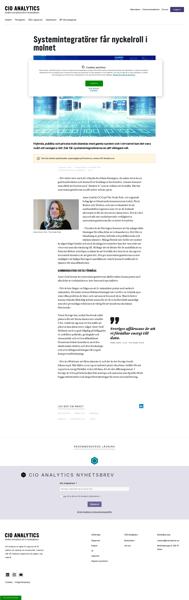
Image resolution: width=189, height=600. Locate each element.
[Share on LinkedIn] (141, 406)
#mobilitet (80, 413)
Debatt (8, 19)
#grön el (62, 419)
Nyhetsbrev (135, 9)
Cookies (8, 582)
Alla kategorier (69, 19)
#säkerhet (95, 413)
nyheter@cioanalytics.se (168, 540)
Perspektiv (20, 19)
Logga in (177, 9)
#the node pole (77, 419)
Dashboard (51, 19)
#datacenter (64, 413)
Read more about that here (124, 75)
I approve (94, 83)
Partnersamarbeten (151, 9)
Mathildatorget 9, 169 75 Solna (168, 547)
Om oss (165, 9)
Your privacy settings (10, 598)
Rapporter (95, 540)
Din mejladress (67, 483)
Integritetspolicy (22, 582)
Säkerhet (95, 556)
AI (92, 551)
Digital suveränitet (99, 561)
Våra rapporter (35, 19)
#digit (93, 419)
